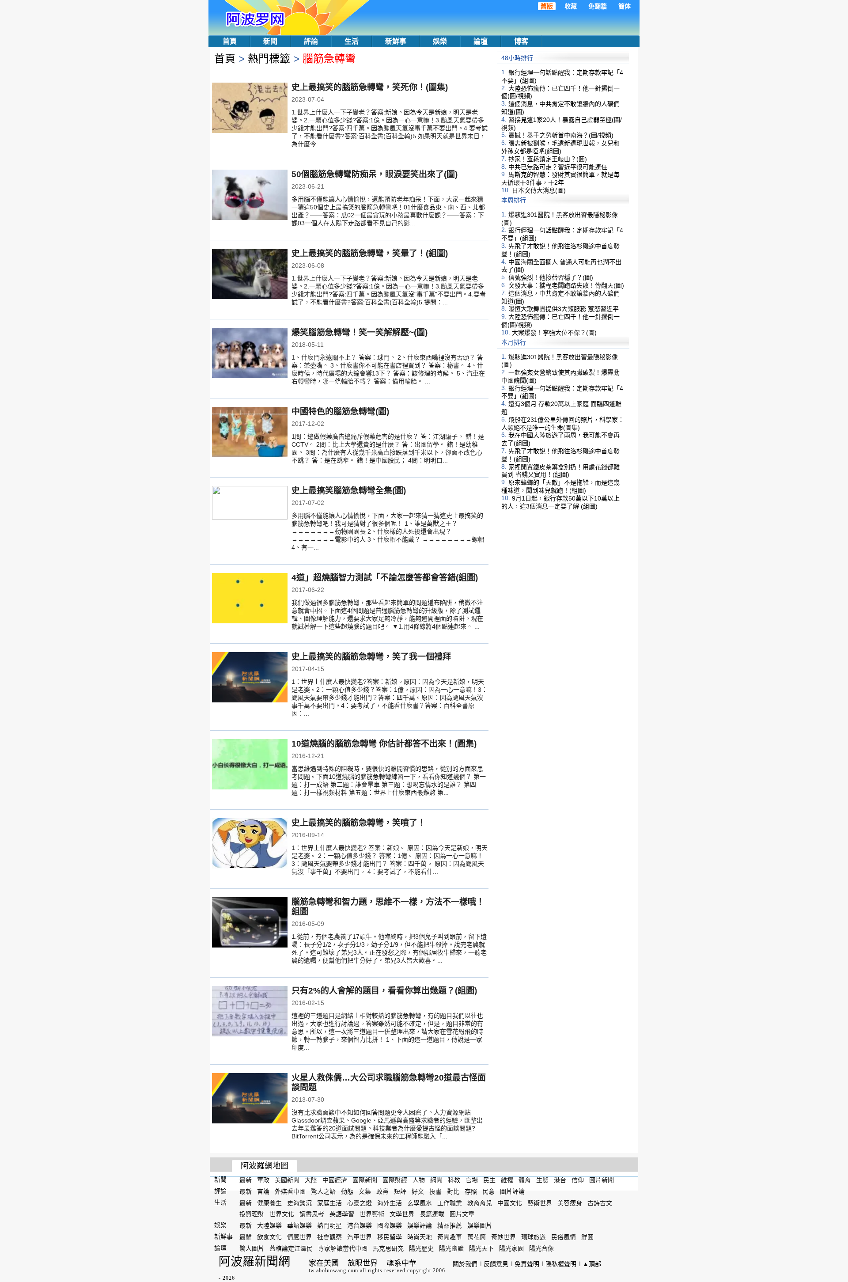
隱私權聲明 (560, 1263)
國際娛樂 (389, 1225)
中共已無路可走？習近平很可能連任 (557, 166)
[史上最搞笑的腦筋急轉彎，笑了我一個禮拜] (250, 678)
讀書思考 (311, 1214)
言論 (263, 1191)
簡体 (624, 6)
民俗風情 (563, 1236)
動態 (347, 1191)
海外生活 (389, 1202)
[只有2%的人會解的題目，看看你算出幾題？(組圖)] (250, 1012)
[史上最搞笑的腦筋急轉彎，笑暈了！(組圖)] (250, 275)
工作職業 (449, 1202)
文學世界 (402, 1214)
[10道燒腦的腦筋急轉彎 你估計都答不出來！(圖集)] (250, 765)
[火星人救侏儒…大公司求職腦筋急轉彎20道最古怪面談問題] (250, 1099)
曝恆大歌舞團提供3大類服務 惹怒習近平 (563, 308)
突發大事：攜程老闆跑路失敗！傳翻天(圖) (566, 285)
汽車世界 (359, 1236)
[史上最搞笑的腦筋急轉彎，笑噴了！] (250, 844)
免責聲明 (527, 1263)
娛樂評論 (419, 1225)
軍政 (263, 1179)
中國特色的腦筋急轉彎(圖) (340, 411)
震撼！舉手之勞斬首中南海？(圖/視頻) (560, 135)
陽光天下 (481, 1248)
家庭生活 (329, 1202)
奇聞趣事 (449, 1236)
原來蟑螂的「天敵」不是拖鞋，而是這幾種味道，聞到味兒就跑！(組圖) (560, 486)
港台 (560, 1179)
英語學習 (341, 1214)
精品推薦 (449, 1225)
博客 (521, 41)
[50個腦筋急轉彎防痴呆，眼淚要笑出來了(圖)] (250, 196)
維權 (507, 1179)
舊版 (547, 6)
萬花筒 (476, 1236)
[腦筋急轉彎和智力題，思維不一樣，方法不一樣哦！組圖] (250, 923)
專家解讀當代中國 (342, 1248)
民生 (489, 1179)
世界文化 (281, 1214)
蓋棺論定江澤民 (291, 1248)
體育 (525, 1179)
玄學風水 (419, 1202)
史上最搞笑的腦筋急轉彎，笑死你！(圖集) (370, 87)
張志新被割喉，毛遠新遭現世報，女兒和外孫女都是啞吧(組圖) (560, 147)
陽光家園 (511, 1248)
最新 (245, 1179)
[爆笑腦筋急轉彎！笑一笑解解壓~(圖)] (250, 354)
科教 (454, 1179)
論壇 (480, 41)
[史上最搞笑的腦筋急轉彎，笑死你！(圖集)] (250, 109)
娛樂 (440, 41)
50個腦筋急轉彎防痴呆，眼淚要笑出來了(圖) (375, 174)
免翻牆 (597, 6)
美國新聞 (287, 1179)
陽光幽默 (451, 1248)
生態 (542, 1179)
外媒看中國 (290, 1191)
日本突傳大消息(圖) (539, 190)
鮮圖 (587, 1236)
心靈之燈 (359, 1202)
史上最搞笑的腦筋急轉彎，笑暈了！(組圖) (370, 253)
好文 (418, 1191)
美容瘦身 (569, 1202)
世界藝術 (372, 1214)
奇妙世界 (503, 1236)
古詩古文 (599, 1202)
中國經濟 (334, 1179)
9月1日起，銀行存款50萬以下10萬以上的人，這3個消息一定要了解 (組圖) (560, 502)
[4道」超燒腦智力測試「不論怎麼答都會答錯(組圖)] (250, 599)
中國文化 (509, 1202)
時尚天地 (419, 1236)
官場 (472, 1179)
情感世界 (299, 1236)
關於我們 (465, 1263)
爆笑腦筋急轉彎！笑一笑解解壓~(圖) (360, 332)
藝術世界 (539, 1202)
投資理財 (251, 1214)
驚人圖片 (251, 1248)
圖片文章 (462, 1214)
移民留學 (389, 1236)
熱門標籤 (269, 58)
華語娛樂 (299, 1225)
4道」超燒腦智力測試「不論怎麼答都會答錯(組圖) (385, 577)
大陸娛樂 (269, 1225)
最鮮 (245, 1236)
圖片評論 (512, 1191)
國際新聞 (364, 1179)
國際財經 (394, 1179)
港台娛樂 (359, 1225)
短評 (400, 1191)
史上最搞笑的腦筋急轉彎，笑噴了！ (359, 822)
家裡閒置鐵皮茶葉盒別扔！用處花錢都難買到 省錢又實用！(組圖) (560, 470)
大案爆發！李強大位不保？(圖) (554, 332)
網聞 (436, 1179)
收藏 (570, 6)
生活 (351, 41)
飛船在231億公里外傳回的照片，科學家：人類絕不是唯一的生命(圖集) (562, 423)
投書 (435, 1191)
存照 (471, 1191)
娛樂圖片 (479, 1225)
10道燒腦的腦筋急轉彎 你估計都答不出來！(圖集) (384, 743)
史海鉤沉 (299, 1202)
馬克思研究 (388, 1248)
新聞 (270, 41)
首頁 (230, 41)
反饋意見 (496, 1263)
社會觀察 (329, 1236)
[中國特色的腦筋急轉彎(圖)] (250, 433)
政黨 (382, 1191)
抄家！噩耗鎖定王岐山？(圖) (547, 159)
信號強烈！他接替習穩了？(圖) (550, 277)
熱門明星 (329, 1225)
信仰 (578, 1179)
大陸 (311, 1179)
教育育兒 (479, 1202)
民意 (488, 1191)
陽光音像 (541, 1248)
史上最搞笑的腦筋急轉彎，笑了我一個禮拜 (371, 656)
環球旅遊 (533, 1236)
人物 (419, 1179)
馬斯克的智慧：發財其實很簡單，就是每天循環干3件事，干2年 (560, 178)
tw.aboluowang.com (333, 1270)
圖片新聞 (601, 1179)
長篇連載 (432, 1214)
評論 (311, 41)
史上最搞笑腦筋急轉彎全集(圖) (349, 490)
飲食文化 (269, 1236)
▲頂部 (592, 1263)
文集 (365, 1191)
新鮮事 (395, 41)
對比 (453, 1191)
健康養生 (269, 1202)
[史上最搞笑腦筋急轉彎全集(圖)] (250, 511)
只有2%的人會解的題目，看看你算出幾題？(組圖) (384, 990)
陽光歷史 (421, 1248)
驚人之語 (323, 1191)
